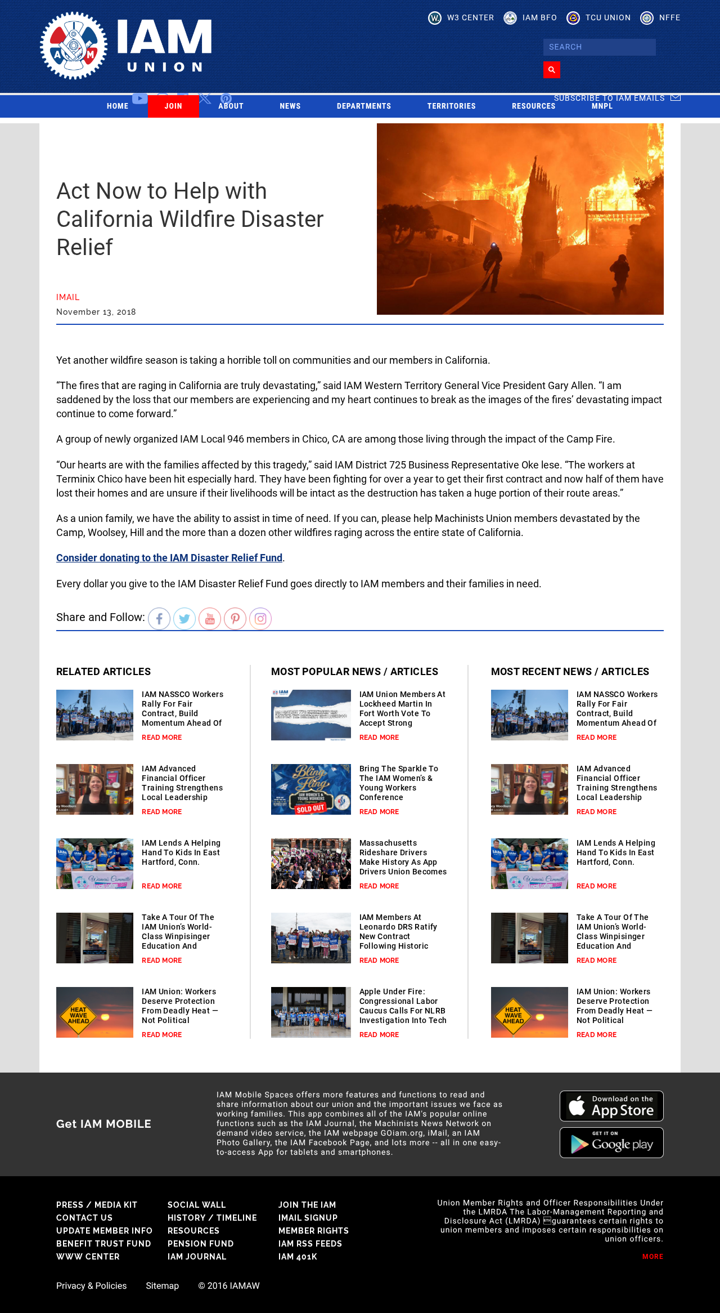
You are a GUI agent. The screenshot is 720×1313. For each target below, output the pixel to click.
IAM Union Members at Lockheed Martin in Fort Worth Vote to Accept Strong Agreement (402, 713)
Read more (162, 738)
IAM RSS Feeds (310, 1243)
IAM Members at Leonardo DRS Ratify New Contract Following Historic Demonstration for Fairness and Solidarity (398, 946)
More (653, 1257)
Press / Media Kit (97, 1204)
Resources (534, 106)
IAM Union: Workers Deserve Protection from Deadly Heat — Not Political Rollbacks (180, 1010)
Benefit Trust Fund (103, 1243)
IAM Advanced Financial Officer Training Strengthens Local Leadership (182, 783)
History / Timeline (212, 1217)
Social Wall (197, 1204)
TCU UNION (608, 17)
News (291, 106)
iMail (68, 297)
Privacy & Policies (91, 1285)
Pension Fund (201, 1243)
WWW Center (88, 1256)
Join (174, 106)
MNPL (602, 106)
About (231, 106)
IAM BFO (540, 17)
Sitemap (162, 1285)
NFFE (670, 17)
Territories (452, 106)
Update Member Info (104, 1230)
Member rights (313, 1230)
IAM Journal (197, 1256)
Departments (364, 106)
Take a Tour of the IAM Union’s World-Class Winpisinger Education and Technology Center (178, 936)
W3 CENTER (470, 17)
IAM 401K (297, 1256)
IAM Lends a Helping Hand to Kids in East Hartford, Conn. (181, 852)
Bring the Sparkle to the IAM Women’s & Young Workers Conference (399, 783)
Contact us (84, 1217)
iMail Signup (308, 1217)
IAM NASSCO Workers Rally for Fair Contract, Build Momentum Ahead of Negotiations (182, 713)
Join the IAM (307, 1204)
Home (118, 106)
